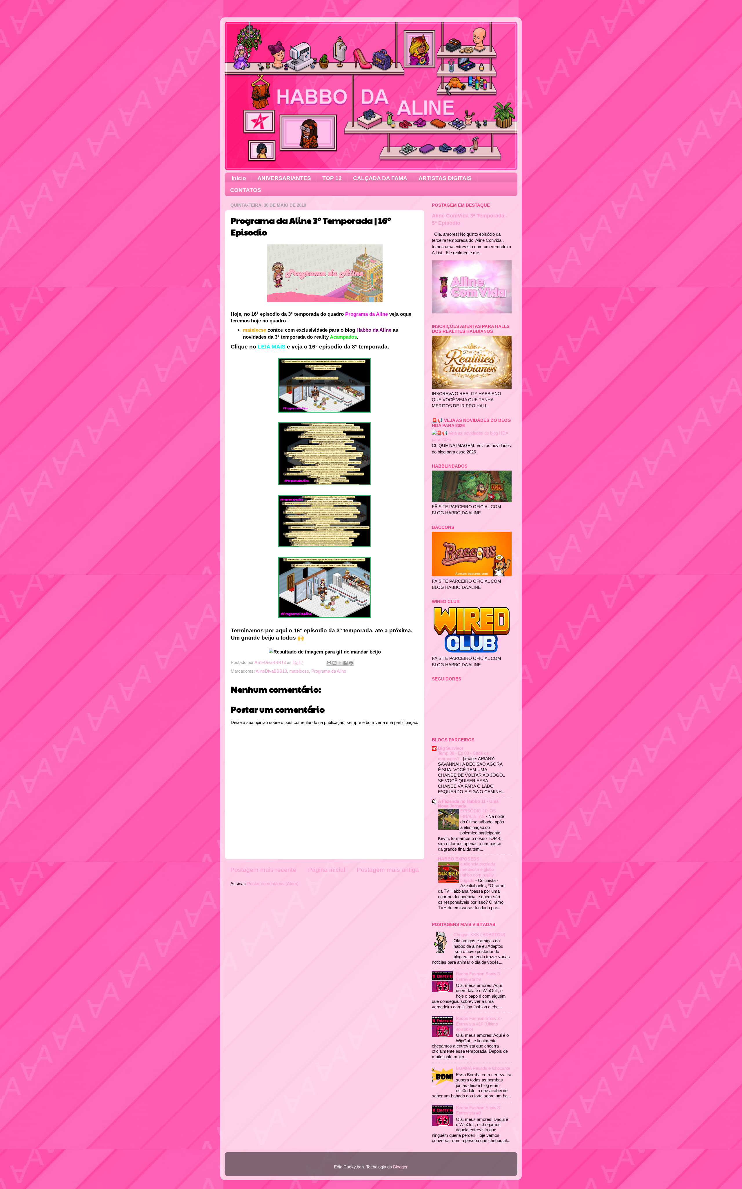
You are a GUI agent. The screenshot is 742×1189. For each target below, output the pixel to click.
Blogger (400, 1166)
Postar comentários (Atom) (273, 883)
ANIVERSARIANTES (284, 178)
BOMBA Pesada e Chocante (483, 1068)
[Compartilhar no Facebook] (345, 663)
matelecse (299, 671)
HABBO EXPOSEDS (458, 858)
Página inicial (326, 869)
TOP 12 (332, 178)
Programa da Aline (328, 671)
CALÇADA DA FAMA (380, 178)
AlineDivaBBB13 (271, 671)
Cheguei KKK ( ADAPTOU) (479, 934)
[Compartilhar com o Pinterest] (351, 663)
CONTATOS (245, 190)
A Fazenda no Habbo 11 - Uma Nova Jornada (468, 803)
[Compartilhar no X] (340, 663)
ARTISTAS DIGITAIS (445, 178)
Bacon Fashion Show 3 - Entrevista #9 (479, 1110)
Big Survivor (450, 748)
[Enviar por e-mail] (329, 663)
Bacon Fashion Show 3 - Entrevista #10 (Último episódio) (479, 1024)
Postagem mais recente (263, 869)
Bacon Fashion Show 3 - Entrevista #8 (479, 976)
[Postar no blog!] (334, 663)
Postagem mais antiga (388, 869)
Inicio (239, 178)
